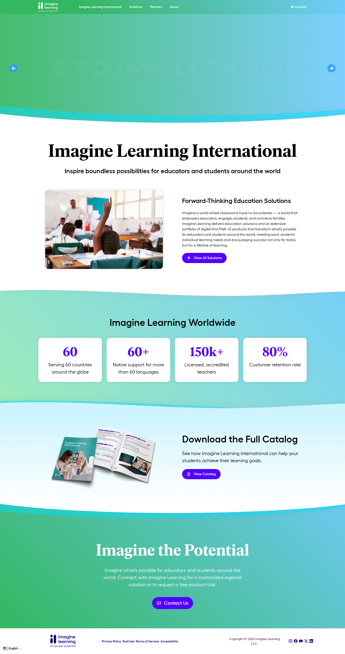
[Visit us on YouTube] (300, 641)
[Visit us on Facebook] (295, 641)
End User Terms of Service (141, 641)
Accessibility (169, 641)
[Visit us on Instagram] (290, 641)
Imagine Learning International (100, 7)
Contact (301, 7)
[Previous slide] (14, 68)
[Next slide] (331, 68)
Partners (156, 7)
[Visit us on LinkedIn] (311, 641)
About (174, 7)
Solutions (135, 7)
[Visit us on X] (306, 641)
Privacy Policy (111, 641)
